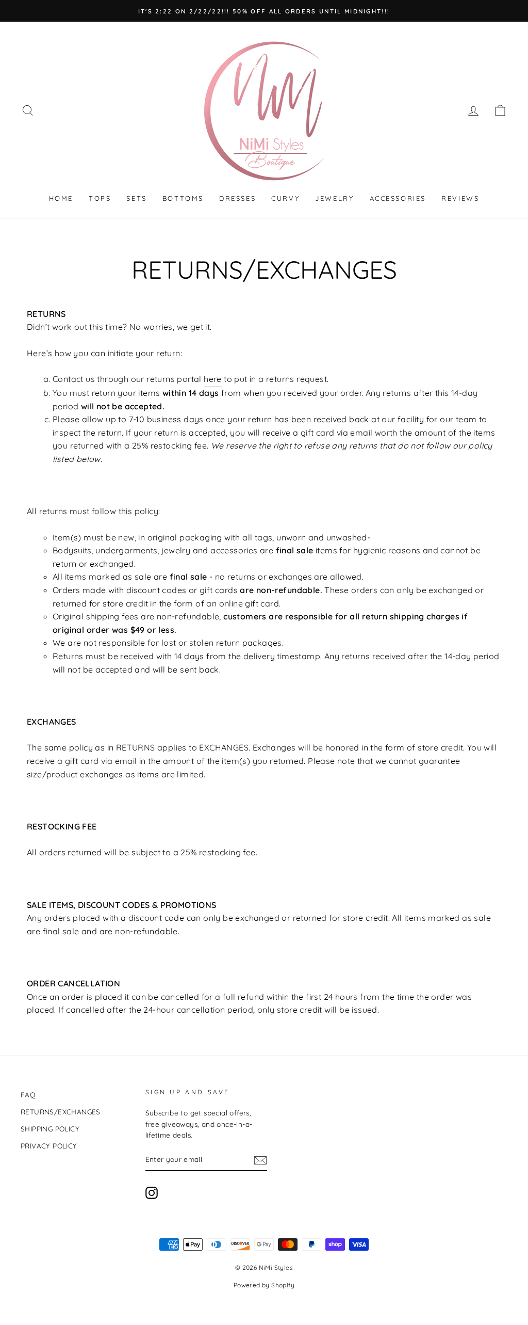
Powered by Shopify (264, 1285)
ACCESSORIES (398, 198)
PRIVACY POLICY (49, 1145)
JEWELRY (334, 198)
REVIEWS (460, 198)
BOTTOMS (183, 198)
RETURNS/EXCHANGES (61, 1111)
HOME (61, 198)
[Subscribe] (260, 1160)
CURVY (285, 198)
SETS (136, 198)
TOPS (100, 198)
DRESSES (237, 198)
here (213, 379)
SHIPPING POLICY (50, 1128)
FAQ (28, 1094)
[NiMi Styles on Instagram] (151, 1193)
